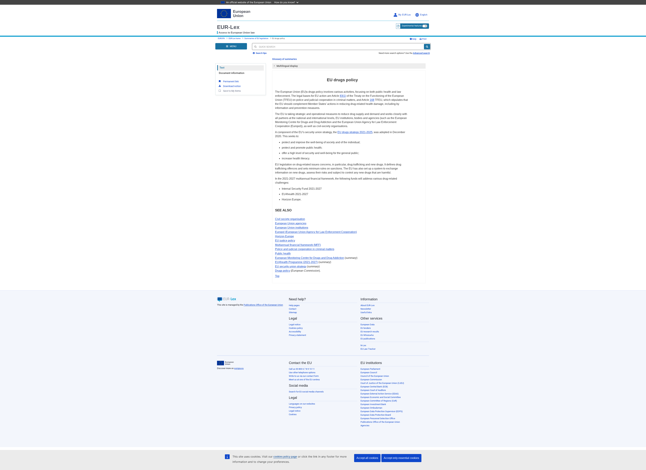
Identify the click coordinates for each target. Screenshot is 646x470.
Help (414, 39)
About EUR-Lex (367, 305)
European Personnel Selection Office (378, 418)
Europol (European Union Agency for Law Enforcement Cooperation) (316, 232)
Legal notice (294, 324)
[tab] (349, 65)
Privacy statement (297, 335)
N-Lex (363, 345)
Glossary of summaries (284, 59)
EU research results (370, 331)
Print (424, 39)
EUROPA (221, 38)
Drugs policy (282, 270)
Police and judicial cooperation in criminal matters (304, 249)
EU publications (368, 338)
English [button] (423, 15)
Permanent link (231, 81)
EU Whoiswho (367, 335)
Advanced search (421, 53)
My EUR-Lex (404, 15)
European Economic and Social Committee (381, 397)
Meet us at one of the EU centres (304, 379)
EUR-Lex (228, 27)
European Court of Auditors (373, 390)
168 (372, 99)
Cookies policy (296, 328)
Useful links (366, 312)
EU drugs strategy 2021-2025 (354, 132)
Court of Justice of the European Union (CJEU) (382, 383)
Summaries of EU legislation (256, 38)
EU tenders (366, 328)
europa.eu (239, 368)
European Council (369, 372)
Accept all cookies (367, 458)
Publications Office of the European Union (263, 305)
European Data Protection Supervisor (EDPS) (382, 411)
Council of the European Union (375, 376)
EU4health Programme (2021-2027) (296, 262)
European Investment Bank (373, 404)
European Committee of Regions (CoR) (379, 400)
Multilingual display (287, 66)
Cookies (293, 414)
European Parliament (370, 369)
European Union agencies (290, 223)
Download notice (232, 86)
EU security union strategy (290, 266)
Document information (231, 73)
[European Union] (225, 363)
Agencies (365, 425)
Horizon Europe (284, 236)
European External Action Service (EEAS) (380, 393)
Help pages (294, 305)
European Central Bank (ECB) (374, 386)
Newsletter (366, 309)
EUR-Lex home (235, 38)
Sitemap (293, 312)
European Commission (371, 379)
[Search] (427, 46)
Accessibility (295, 331)
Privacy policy (295, 407)
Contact (292, 309)
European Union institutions (291, 227)
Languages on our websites (302, 404)
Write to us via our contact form (304, 376)
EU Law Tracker (368, 349)
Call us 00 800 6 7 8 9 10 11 (302, 369)
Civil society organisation (290, 219)
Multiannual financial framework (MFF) (298, 244)
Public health (283, 253)
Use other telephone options (302, 372)
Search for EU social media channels (306, 391)
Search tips (261, 53)
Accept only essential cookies (401, 458)
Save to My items (232, 91)
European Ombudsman (371, 408)
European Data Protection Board (376, 415)
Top (277, 276)
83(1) (343, 95)
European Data (367, 324)
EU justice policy (285, 240)
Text (222, 67)
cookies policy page (285, 456)
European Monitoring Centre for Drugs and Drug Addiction (309, 257)
